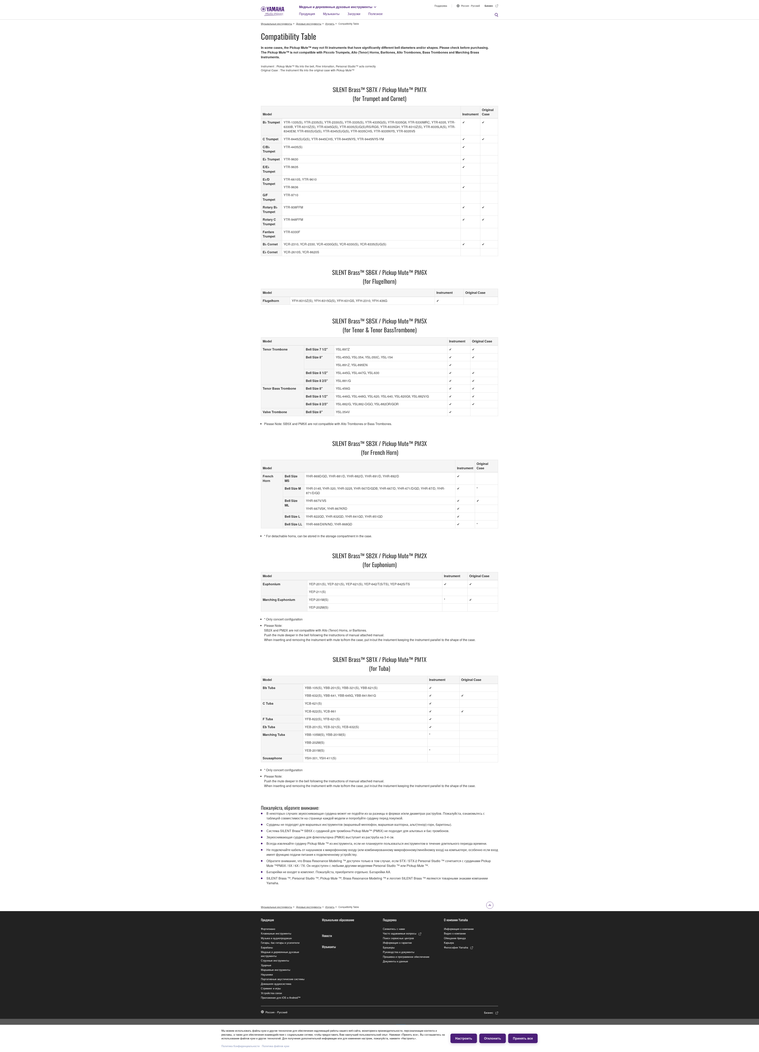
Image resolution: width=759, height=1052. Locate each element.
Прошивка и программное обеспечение (406, 957)
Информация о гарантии (397, 943)
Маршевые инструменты (275, 970)
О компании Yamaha (456, 919)
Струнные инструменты (275, 960)
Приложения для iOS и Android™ (280, 997)
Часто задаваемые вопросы (399, 933)
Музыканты (331, 13)
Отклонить (492, 1038)
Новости (327, 935)
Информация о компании (459, 929)
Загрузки (353, 13)
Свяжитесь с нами (394, 929)
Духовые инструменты (308, 23)
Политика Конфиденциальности (240, 1046)
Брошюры (389, 947)
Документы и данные (395, 961)
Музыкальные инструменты (276, 23)
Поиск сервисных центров (398, 938)
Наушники (267, 974)
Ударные (266, 965)
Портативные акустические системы (282, 979)
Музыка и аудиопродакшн (276, 938)
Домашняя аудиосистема (276, 984)
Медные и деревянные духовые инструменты (335, 7)
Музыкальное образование (338, 919)
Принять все (523, 1038)
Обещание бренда (455, 938)
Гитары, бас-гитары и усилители (280, 943)
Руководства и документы (398, 952)
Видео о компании (455, 933)
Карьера (449, 943)
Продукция (307, 13)
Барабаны (267, 947)
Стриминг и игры (271, 988)
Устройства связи (271, 993)
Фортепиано (268, 929)
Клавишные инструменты (276, 933)
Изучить (329, 23)
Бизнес (489, 6)
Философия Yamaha (456, 947)
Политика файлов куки (275, 1046)
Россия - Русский (470, 5)
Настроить (463, 1038)
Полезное (375, 13)
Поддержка (440, 5)
